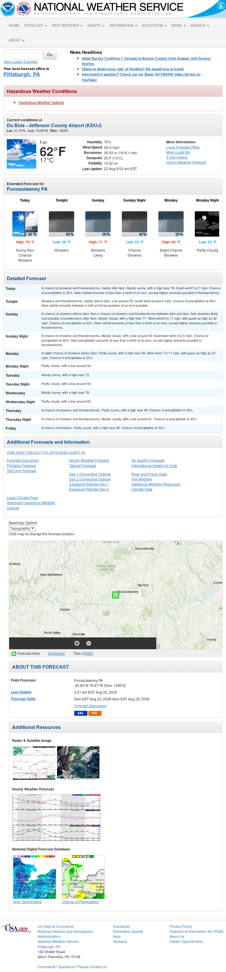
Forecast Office (183, 146)
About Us (177, 936)
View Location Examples (20, 61)
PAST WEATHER (66, 25)
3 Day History (177, 156)
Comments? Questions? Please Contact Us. (73, 966)
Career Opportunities (186, 941)
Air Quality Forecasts (148, 460)
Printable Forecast (21, 465)
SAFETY (94, 25)
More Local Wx (178, 151)
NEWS (177, 25)
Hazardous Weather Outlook (41, 102)
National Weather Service (58, 941)
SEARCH (198, 25)
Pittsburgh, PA (22, 74)
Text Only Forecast (21, 470)
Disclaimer (56, 653)
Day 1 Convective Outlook (90, 473)
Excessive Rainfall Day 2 (89, 488)
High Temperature (27, 901)
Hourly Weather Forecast (89, 460)
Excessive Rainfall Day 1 (89, 483)
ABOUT (15, 39)
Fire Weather (142, 478)
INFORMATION (121, 25)
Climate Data (142, 488)
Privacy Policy (181, 926)
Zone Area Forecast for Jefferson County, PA (46, 453)
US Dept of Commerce (56, 926)
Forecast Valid (23, 698)
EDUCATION (153, 25)
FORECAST (34, 25)
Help (117, 936)
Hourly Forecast (186, 162)
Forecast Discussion (23, 460)
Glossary (120, 941)
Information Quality (128, 931)
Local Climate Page (22, 497)
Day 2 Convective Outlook (90, 478)
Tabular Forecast (82, 465)
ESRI (88, 653)
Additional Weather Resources (156, 483)
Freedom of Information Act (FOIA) (197, 931)
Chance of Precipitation (80, 901)
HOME (14, 25)
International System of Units (154, 465)
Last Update (21, 691)
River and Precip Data (149, 473)
